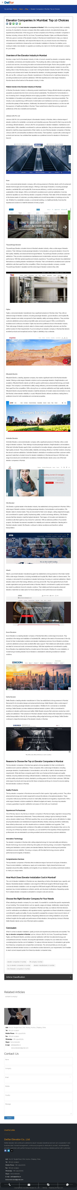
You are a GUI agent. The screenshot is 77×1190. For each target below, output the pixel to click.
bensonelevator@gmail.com (19, 1048)
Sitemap (44, 1187)
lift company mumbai (35, 962)
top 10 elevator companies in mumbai (18, 965)
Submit (9, 1118)
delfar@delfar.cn (16, 1045)
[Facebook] (5, 1150)
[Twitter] (12, 1150)
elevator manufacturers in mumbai (44, 965)
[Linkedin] (8, 1150)
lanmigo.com (59, 1187)
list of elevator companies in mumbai (18, 969)
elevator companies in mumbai (16, 962)
